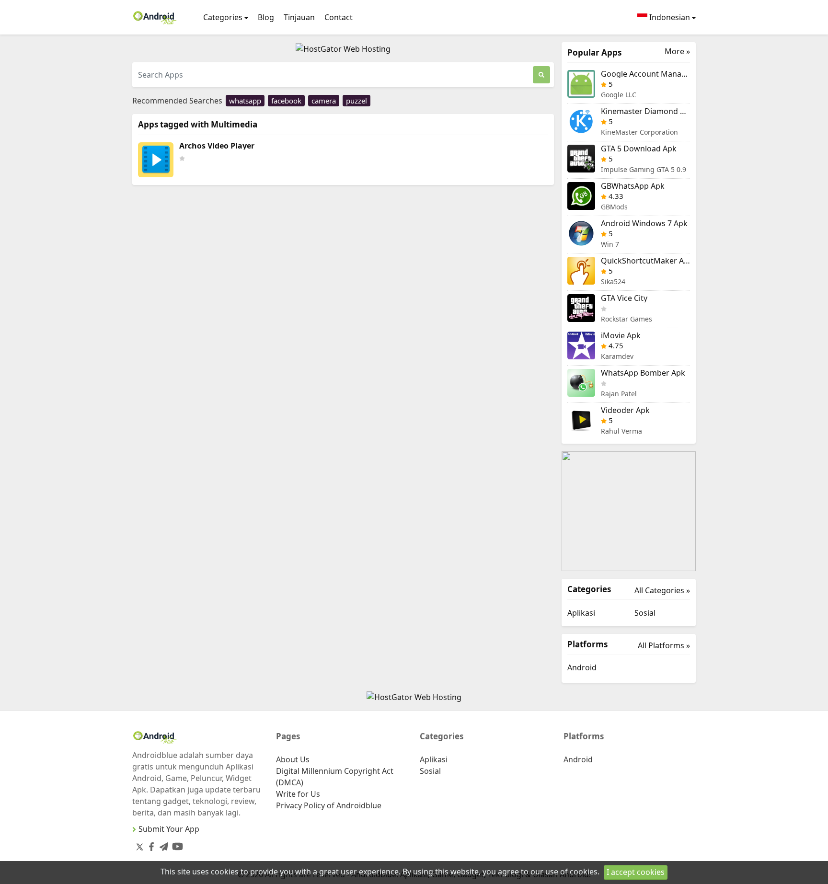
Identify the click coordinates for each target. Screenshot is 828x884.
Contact (338, 17)
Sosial (645, 613)
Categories (222, 17)
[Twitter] (139, 846)
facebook (286, 100)
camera (323, 100)
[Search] (541, 74)
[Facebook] (149, 844)
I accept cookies (636, 872)
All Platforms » (664, 645)
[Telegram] (162, 844)
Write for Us (298, 794)
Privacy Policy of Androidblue (328, 805)
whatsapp (245, 100)
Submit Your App (168, 829)
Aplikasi (581, 613)
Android (582, 667)
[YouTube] (175, 844)
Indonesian (668, 17)
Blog (266, 17)
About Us (293, 759)
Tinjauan (299, 17)
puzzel (356, 100)
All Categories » (662, 590)
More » (677, 51)
